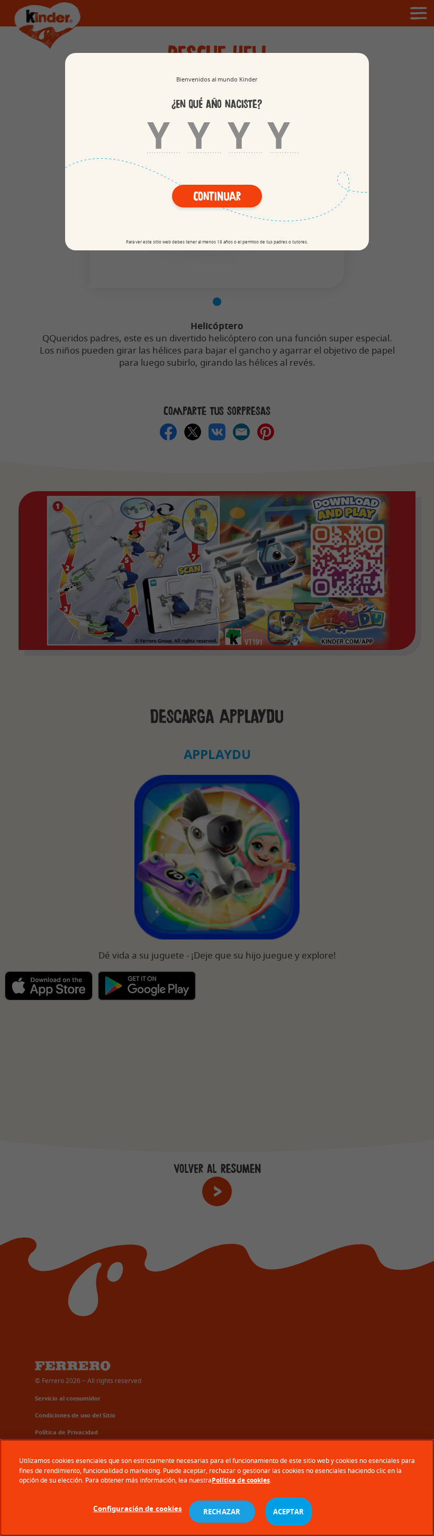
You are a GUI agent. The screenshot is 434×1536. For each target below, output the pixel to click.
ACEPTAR (288, 1511)
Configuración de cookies (137, 1508)
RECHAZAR (221, 1511)
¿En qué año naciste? (217, 104)
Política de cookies (241, 1480)
